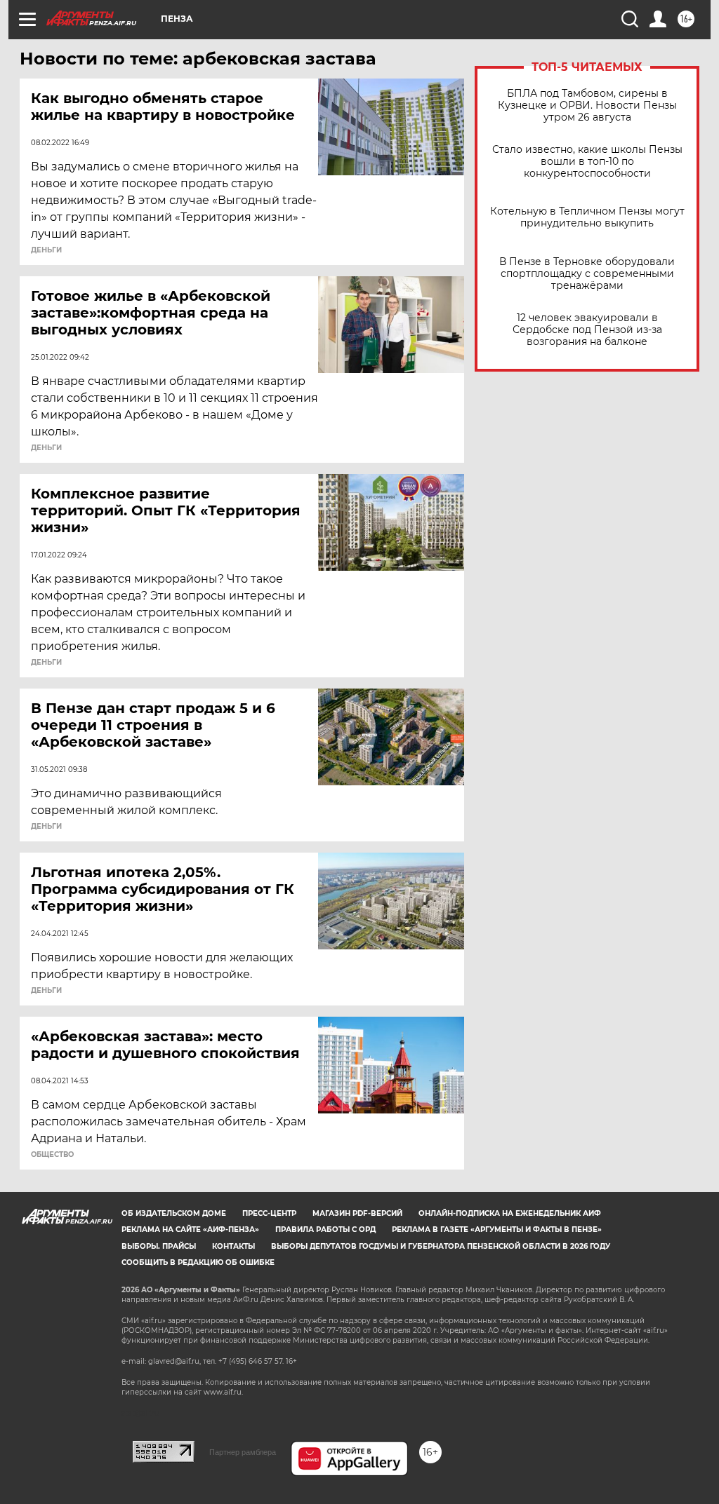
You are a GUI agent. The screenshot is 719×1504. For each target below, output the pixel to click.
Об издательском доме (173, 1213)
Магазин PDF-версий (357, 1213)
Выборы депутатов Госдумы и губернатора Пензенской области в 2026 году (440, 1246)
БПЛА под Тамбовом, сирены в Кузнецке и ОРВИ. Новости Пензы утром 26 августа (587, 105)
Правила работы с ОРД (325, 1229)
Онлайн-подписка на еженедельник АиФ (509, 1213)
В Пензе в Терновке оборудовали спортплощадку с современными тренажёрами (587, 274)
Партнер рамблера (242, 1452)
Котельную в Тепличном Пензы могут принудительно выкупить (587, 217)
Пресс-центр (269, 1213)
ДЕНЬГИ (46, 250)
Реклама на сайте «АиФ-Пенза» (190, 1229)
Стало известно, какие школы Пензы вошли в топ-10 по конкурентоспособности (587, 161)
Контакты (233, 1246)
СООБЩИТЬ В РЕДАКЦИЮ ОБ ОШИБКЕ (198, 1262)
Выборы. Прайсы (158, 1246)
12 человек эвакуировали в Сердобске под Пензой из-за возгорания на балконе (587, 330)
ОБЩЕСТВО (52, 1154)
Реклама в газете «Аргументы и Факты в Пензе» (497, 1229)
